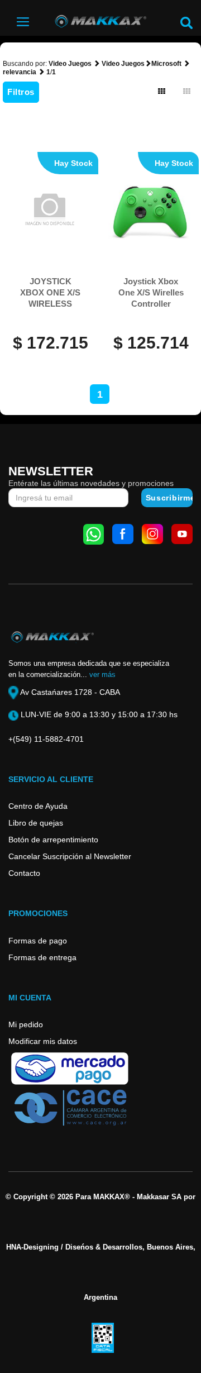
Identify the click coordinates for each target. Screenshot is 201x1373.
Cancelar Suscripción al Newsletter (69, 856)
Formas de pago (37, 940)
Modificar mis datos (42, 1041)
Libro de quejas (35, 822)
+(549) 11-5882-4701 (46, 739)
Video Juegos (70, 64)
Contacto (24, 873)
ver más (102, 674)
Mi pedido (25, 1024)
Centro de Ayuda (38, 806)
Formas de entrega (42, 957)
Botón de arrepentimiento (53, 839)
